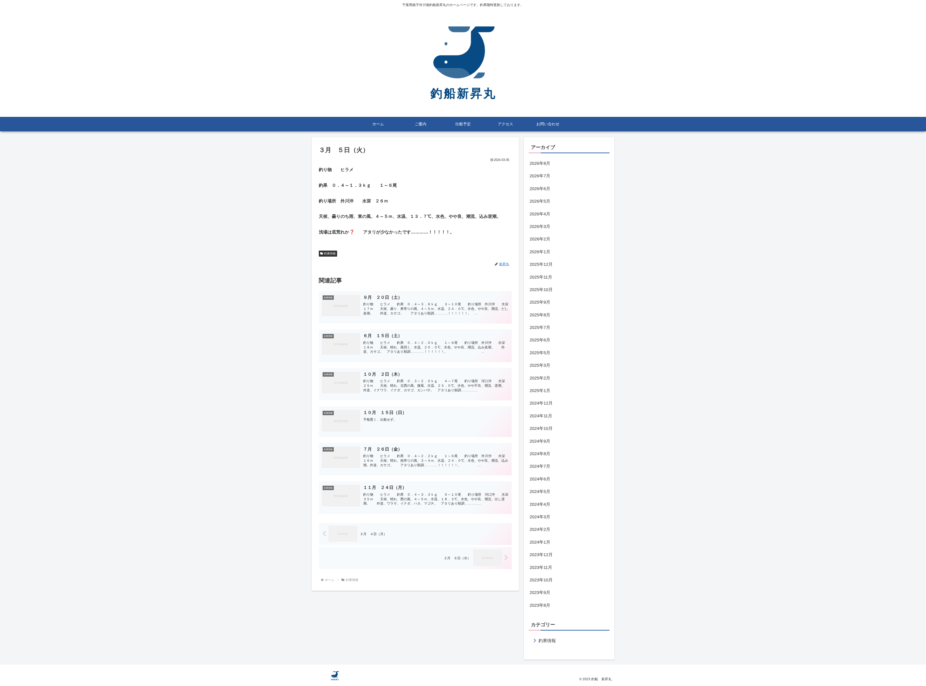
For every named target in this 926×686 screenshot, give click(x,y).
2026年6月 (540, 188)
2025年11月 (541, 277)
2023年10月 (541, 580)
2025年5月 (540, 352)
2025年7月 (540, 327)
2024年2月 (540, 529)
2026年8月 (540, 163)
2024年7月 (540, 466)
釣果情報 (330, 253)
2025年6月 (540, 340)
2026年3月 (540, 226)
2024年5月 (540, 491)
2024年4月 (540, 504)
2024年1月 (540, 542)
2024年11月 (541, 415)
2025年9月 (540, 302)
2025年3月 (540, 365)
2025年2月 (540, 378)
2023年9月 (540, 592)
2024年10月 (541, 428)
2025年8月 (540, 315)
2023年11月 (541, 567)
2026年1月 (540, 251)
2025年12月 (541, 264)
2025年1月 (540, 390)
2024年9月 (540, 441)
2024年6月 (540, 479)
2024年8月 (540, 453)
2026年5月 (540, 201)
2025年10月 (541, 289)
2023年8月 (540, 605)
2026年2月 (540, 239)
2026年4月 (540, 214)
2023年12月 (541, 554)
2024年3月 (540, 516)
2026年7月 (540, 175)
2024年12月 (541, 403)
